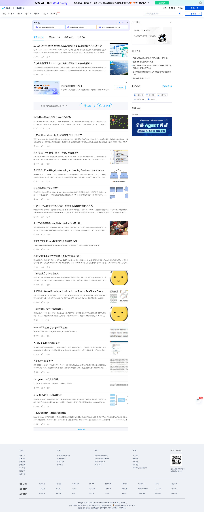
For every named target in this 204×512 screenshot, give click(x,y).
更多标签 (166, 86)
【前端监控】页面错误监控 (46, 273)
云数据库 (125, 484)
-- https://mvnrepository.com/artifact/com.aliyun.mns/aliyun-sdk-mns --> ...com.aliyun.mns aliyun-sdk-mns (67, 245)
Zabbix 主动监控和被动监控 (47, 343)
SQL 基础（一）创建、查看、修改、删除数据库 (56, 152)
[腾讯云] (7, 8)
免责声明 (135, 459)
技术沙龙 (22, 462)
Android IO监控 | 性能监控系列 (48, 395)
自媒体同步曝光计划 (63, 455)
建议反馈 (172, 8)
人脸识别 (42, 489)
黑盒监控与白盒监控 (43, 360)
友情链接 (135, 465)
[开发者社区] (20, 8)
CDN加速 (92, 489)
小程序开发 (141, 494)
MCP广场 (54, 13)
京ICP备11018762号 (119, 508)
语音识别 (174, 489)
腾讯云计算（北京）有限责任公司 (89, 508)
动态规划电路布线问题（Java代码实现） (53, 117)
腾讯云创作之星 (100, 462)
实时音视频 (140, 99)
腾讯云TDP (98, 465)
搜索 (180, 13)
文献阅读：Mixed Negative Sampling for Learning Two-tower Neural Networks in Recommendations (70, 170)
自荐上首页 (60, 462)
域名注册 (42, 484)
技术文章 (22, 455)
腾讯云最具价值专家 (101, 455)
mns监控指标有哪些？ (77, 27)
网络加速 (108, 484)
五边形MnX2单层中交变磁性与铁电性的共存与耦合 (58, 255)
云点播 (153, 99)
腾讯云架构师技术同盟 (102, 459)
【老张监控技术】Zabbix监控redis (50, 412)
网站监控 (158, 494)
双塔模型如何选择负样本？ (46, 187)
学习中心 (22, 468)
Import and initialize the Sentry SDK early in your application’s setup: (55, 331)
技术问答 (22, 459)
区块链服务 (75, 484)
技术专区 (22, 474)
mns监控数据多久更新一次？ (111, 27)
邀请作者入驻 (61, 459)
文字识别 (91, 494)
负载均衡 (58, 494)
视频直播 (174, 484)
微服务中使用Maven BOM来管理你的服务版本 (55, 240)
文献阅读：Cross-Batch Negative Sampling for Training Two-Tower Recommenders (70, 291)
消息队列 (91, 484)
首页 (4, 13)
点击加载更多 (81, 429)
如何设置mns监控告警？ (46, 27)
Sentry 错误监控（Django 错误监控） (51, 327)
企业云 (74, 489)
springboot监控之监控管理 (46, 379)
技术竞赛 (60, 465)
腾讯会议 (58, 489)
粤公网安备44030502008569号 (125, 505)
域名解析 (141, 484)
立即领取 (120, 87)
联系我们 (135, 462)
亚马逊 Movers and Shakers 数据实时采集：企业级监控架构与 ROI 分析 (68, 45)
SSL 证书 (158, 489)
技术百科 (22, 471)
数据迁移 (174, 494)
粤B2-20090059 (107, 505)
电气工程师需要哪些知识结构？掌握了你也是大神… (58, 223)
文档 (164, 8)
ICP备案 (151, 95)
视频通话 (108, 489)
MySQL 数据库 (143, 489)
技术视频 (22, 465)
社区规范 (135, 455)
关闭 (170, 119)
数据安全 (42, 494)
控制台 (180, 8)
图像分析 (125, 489)
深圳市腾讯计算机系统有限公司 (79, 505)
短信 (73, 494)
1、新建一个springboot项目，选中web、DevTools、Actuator (53, 383)
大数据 (124, 494)
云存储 (157, 484)
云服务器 (140, 95)
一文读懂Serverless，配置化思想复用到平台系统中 (58, 134)
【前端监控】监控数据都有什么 (48, 308)
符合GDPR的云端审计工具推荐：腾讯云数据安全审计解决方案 (63, 205)
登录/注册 (194, 8)
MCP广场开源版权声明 (140, 468)
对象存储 (163, 95)
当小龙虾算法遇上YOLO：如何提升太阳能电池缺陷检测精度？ (63, 63)
